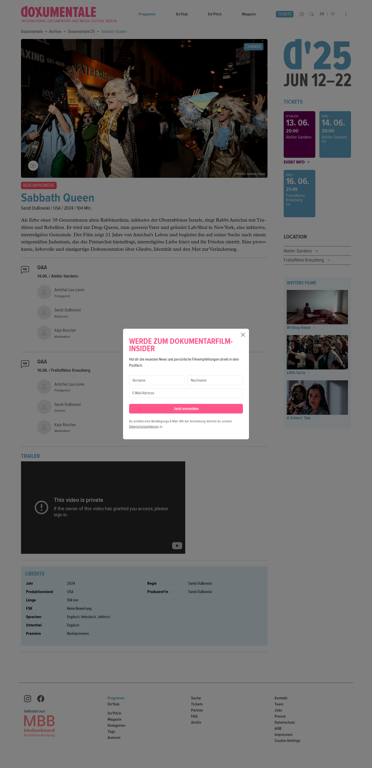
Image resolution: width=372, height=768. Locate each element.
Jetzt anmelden (186, 408)
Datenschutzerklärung (144, 426)
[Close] (243, 335)
